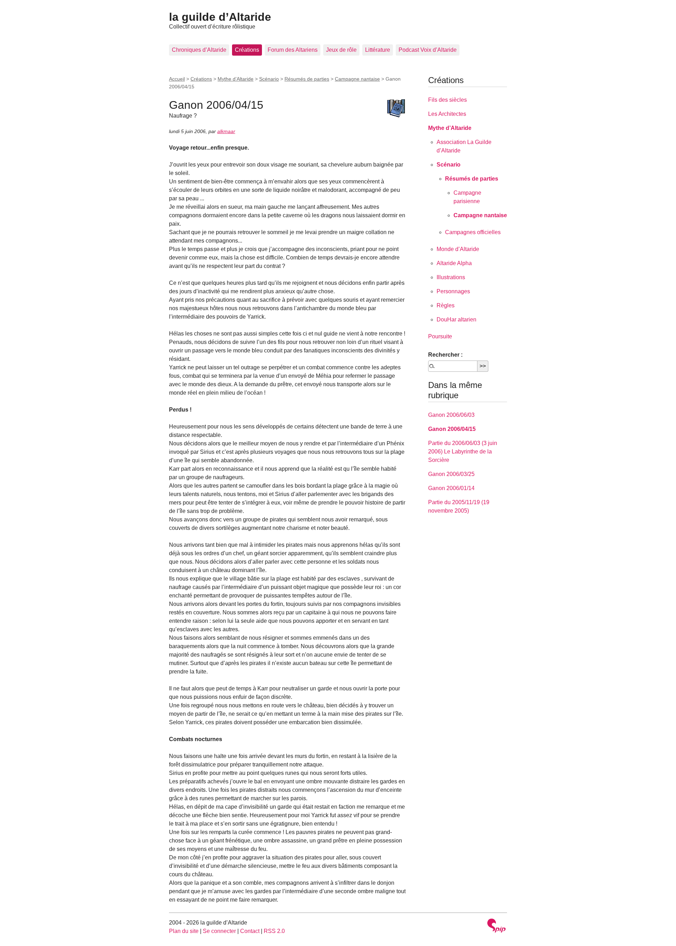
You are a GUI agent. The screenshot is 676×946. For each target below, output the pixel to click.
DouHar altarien (456, 319)
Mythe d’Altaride (236, 79)
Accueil (177, 79)
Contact (249, 931)
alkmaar (226, 131)
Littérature (377, 50)
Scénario (269, 79)
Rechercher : (445, 355)
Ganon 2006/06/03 (451, 415)
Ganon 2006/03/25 (451, 474)
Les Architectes (447, 114)
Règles (446, 305)
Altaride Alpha (454, 263)
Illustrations (451, 277)
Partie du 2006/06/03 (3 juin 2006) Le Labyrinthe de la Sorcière (462, 451)
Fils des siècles (447, 100)
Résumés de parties (306, 79)
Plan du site (184, 931)
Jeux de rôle (341, 50)
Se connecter (219, 931)
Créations (247, 50)
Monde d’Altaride (458, 249)
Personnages (453, 291)
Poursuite (440, 336)
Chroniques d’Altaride (199, 50)
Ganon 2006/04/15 (452, 429)
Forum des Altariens (293, 50)
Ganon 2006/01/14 (451, 488)
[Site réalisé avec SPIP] (496, 926)
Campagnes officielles (473, 232)
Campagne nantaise (357, 79)
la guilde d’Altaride (220, 17)
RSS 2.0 (274, 931)
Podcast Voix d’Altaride (428, 50)
